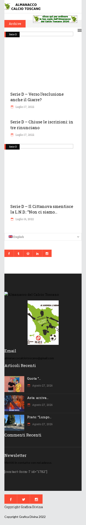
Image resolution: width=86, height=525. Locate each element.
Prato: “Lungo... (39, 417)
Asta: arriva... (38, 397)
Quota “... (34, 378)
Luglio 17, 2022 (24, 107)
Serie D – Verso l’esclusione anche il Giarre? (37, 96)
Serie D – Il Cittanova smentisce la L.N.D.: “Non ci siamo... (41, 209)
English (18, 237)
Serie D (13, 34)
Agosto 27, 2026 (42, 385)
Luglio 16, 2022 (24, 219)
